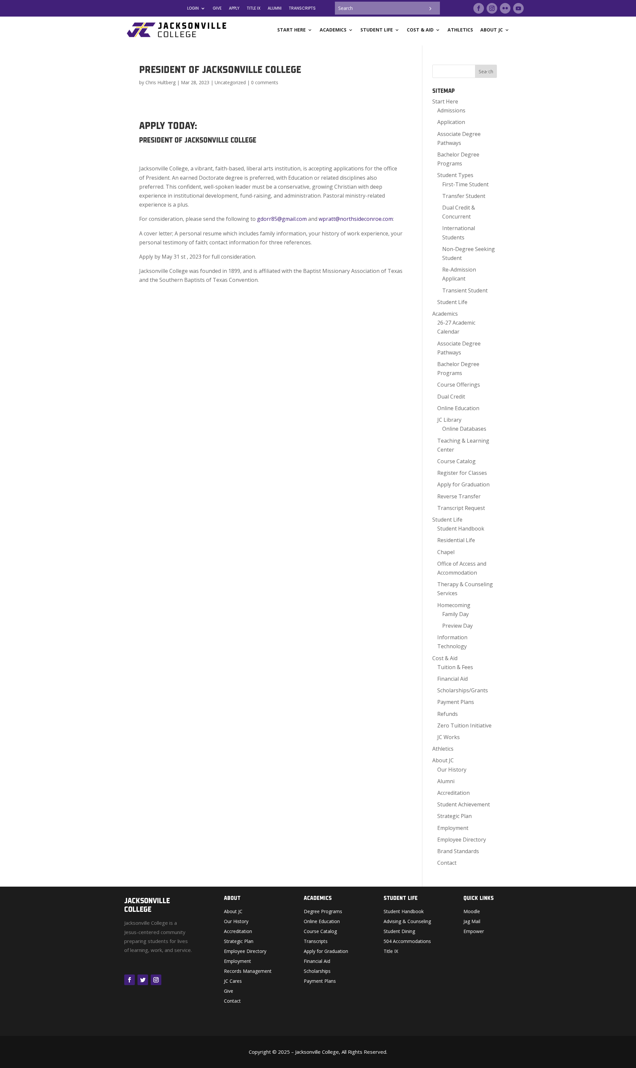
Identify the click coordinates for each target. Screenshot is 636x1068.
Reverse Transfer (459, 496)
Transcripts (302, 8)
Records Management (248, 971)
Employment (452, 828)
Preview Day (457, 625)
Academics (445, 313)
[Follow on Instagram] (492, 8)
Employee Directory (461, 839)
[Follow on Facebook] (478, 8)
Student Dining (399, 931)
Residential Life (456, 540)
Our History (451, 769)
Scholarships (317, 971)
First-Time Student (465, 184)
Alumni (445, 781)
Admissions (451, 110)
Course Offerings (458, 384)
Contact (446, 862)
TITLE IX (253, 8)
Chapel (445, 552)
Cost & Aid (444, 658)
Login (193, 8)
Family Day (455, 614)
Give (217, 8)
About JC (443, 760)
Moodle (471, 911)
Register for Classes (462, 472)
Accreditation (453, 792)
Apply (234, 8)
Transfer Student (463, 196)
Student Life (452, 302)
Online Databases (464, 428)
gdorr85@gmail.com (282, 218)
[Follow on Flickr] (505, 8)
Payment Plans (455, 702)
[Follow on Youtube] (518, 8)
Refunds (447, 714)
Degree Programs (323, 911)
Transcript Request (461, 508)
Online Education (458, 408)
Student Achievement (463, 804)
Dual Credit (451, 396)
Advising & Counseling (407, 921)
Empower (473, 931)
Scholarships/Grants (462, 690)
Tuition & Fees (455, 667)
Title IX (391, 951)
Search (486, 71)
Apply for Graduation (463, 484)
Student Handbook (460, 528)
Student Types (455, 175)
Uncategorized (230, 82)
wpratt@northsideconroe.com (356, 218)
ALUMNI (275, 8)
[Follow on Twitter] (142, 979)
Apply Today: (168, 126)
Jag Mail (471, 921)
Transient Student (465, 290)
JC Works (448, 737)
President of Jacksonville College (197, 140)
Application (451, 122)
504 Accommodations (407, 941)
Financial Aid (452, 678)
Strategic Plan (454, 816)
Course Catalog (456, 461)
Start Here (445, 101)
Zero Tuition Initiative (464, 725)
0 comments (264, 82)
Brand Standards (458, 851)
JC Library (449, 419)
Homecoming (453, 605)
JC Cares (233, 981)
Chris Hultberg (160, 82)
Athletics (442, 748)
